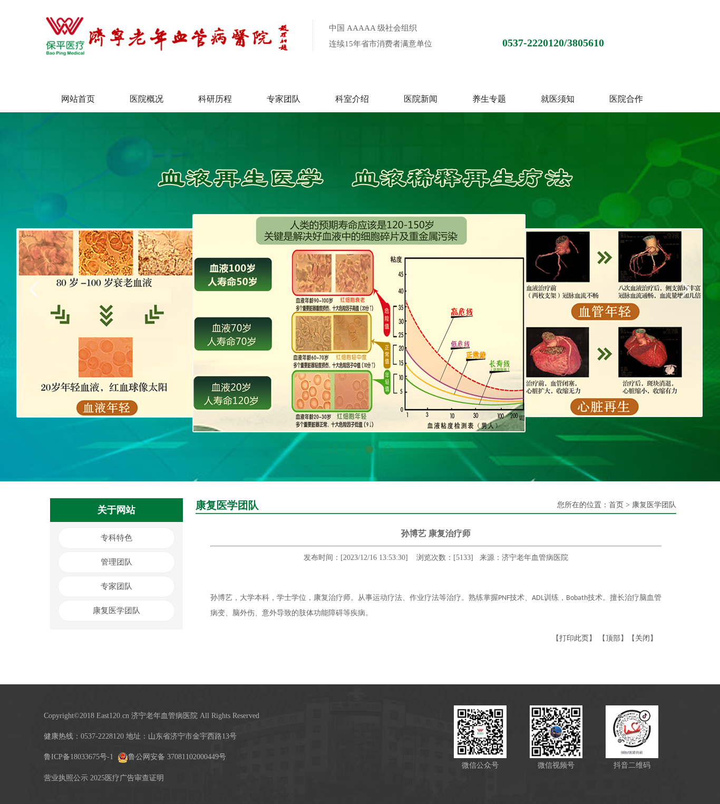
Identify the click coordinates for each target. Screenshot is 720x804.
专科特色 (116, 538)
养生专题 (489, 98)
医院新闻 (420, 98)
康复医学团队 (116, 610)
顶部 (613, 638)
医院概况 (146, 98)
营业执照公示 (66, 778)
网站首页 (78, 98)
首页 (616, 505)
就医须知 (558, 98)
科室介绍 (352, 98)
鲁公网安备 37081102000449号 (177, 757)
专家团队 (283, 98)
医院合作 (626, 98)
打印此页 (574, 638)
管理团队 (116, 562)
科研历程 (215, 98)
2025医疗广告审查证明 (127, 778)
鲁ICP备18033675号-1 (78, 757)
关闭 (642, 638)
